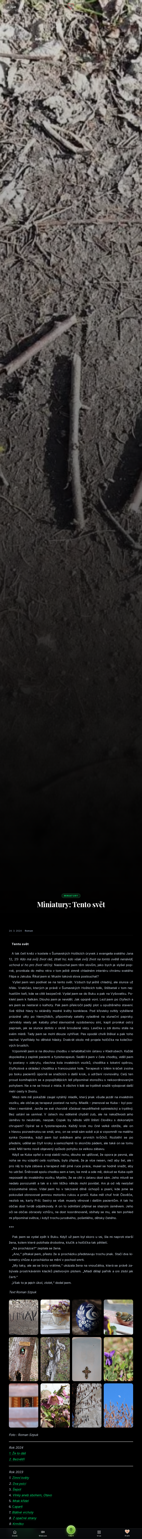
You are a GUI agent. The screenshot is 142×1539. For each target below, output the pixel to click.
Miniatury (71, 895)
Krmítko (17, 1524)
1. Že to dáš (17, 1453)
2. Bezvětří (16, 1459)
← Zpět (11, 7)
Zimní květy (20, 1478)
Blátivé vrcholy (22, 1512)
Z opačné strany (24, 1518)
